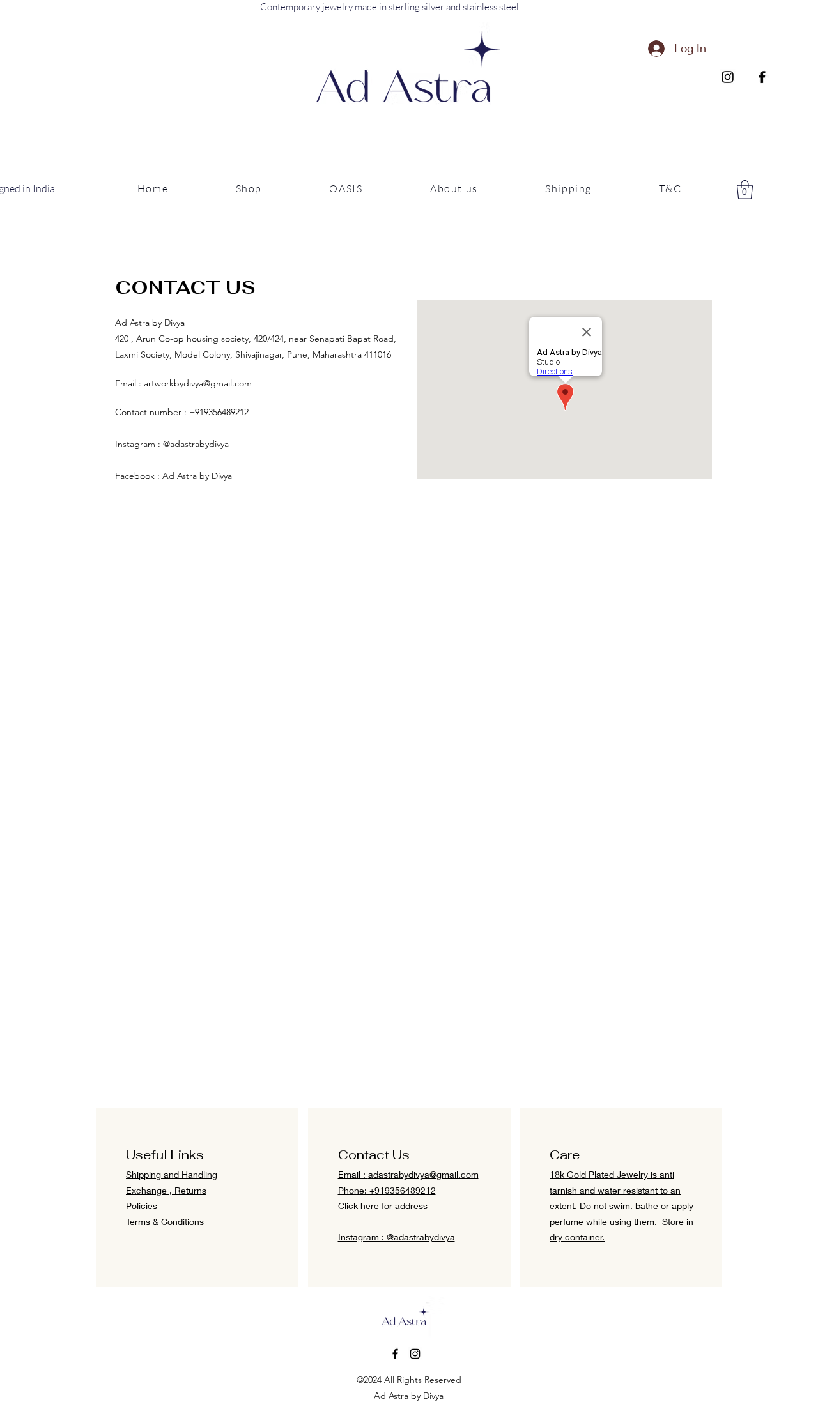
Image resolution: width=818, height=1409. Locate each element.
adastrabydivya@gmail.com (423, 1174)
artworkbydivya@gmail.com (198, 383)
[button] (248, 189)
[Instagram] (728, 77)
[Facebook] (762, 77)
